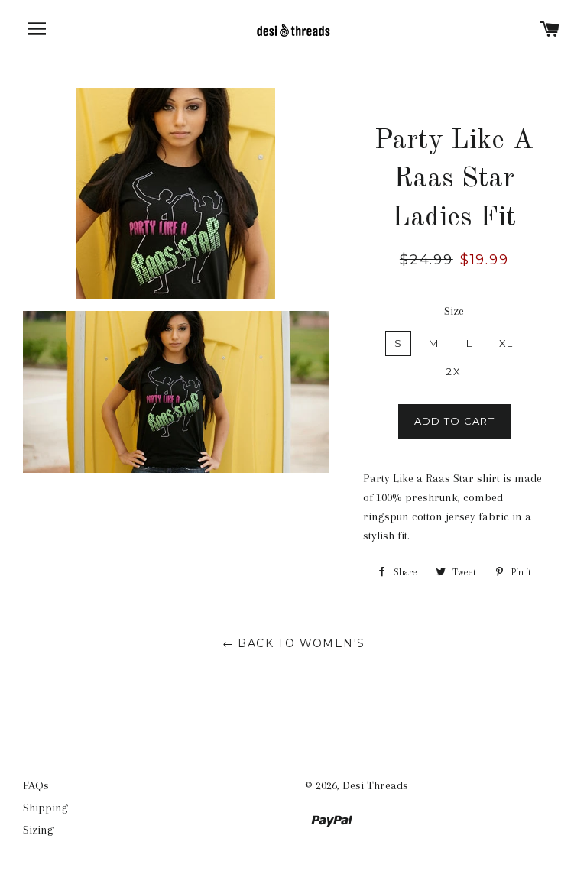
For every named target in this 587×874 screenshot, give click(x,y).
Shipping (45, 807)
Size (454, 311)
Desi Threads (375, 785)
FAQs (36, 785)
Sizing (38, 830)
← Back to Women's (293, 643)
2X (453, 371)
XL (506, 343)
